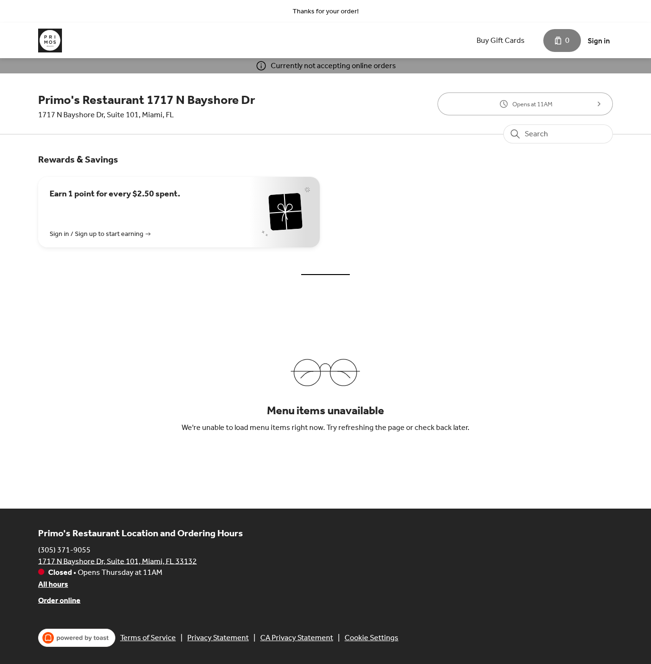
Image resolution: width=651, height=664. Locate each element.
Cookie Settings (371, 637)
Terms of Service (148, 637)
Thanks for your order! (326, 11)
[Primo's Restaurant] (50, 40)
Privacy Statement (218, 637)
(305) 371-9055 (64, 549)
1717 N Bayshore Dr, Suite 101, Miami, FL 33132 (117, 560)
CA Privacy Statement (296, 637)
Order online (59, 599)
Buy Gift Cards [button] (501, 40)
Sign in (599, 40)
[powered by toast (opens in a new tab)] (76, 638)
